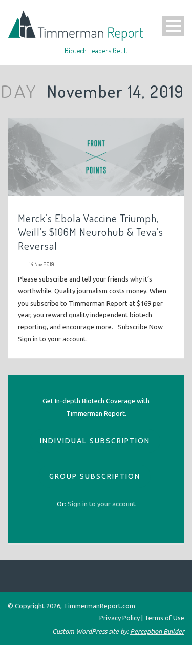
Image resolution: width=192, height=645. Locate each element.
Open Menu (173, 26)
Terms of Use (164, 617)
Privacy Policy (119, 617)
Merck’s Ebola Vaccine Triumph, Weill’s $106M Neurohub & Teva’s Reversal (90, 232)
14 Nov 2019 (41, 264)
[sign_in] (102, 503)
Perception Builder (157, 631)
